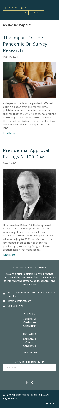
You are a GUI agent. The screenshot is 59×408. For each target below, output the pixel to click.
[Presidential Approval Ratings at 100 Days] (29, 194)
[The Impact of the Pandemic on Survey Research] (29, 79)
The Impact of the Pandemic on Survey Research (25, 43)
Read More (9, 133)
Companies (29, 339)
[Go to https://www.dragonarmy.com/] (29, 403)
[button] (29, 374)
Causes (29, 342)
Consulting (29, 325)
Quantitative (30, 318)
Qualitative (29, 322)
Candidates (29, 346)
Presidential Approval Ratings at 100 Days (26, 153)
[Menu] (52, 10)
